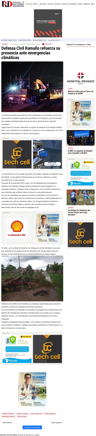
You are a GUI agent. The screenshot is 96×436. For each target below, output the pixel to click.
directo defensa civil (36, 413)
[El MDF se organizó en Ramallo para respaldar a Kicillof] (81, 138)
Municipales (73, 4)
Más (92, 4)
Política (50, 4)
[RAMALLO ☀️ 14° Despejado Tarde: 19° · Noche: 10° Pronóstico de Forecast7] (81, 58)
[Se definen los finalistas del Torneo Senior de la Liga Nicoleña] (81, 197)
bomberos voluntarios (8, 413)
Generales (86, 4)
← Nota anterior (6, 422)
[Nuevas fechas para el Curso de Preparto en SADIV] (81, 78)
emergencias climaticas (8, 416)
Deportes (65, 4)
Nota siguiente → (57, 422)
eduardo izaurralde (50, 413)
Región (80, 4)
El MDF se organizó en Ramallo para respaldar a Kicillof (80, 152)
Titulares (43, 4)
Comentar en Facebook (32, 427)
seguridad (4, 44)
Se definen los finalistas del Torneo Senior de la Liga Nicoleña (79, 212)
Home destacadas (22, 416)
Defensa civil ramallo (22, 413)
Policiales (57, 4)
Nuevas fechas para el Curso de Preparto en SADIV (80, 92)
